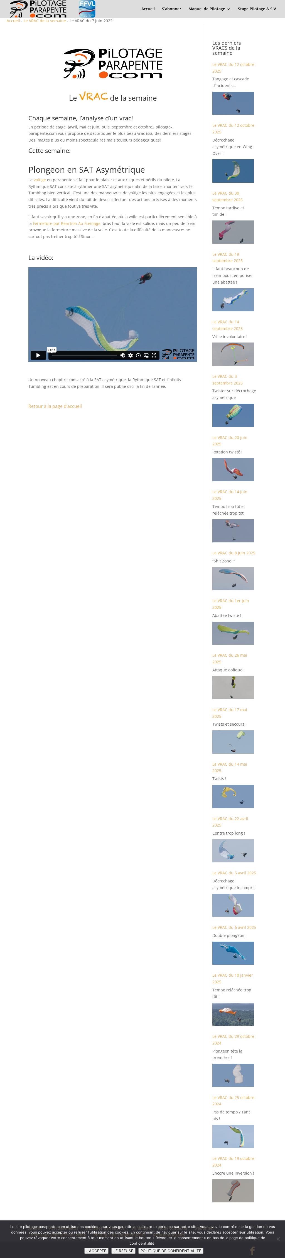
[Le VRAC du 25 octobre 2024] (233, 1136)
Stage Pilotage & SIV (257, 9)
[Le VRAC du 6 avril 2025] (233, 953)
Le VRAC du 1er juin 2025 (230, 604)
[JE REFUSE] (278, 1239)
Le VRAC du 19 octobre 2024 (233, 1162)
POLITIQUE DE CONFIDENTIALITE (171, 1251)
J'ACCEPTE (96, 1251)
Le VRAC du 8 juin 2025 (233, 552)
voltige (40, 179)
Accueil (148, 9)
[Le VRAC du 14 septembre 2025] (233, 354)
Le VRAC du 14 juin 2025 (229, 495)
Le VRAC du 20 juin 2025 (229, 441)
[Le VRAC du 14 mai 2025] (233, 796)
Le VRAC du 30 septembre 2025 (227, 196)
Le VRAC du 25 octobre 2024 (233, 1101)
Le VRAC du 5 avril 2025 (234, 872)
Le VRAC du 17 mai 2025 (229, 713)
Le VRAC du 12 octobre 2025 (233, 68)
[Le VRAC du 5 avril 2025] (233, 905)
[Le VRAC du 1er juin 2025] (233, 633)
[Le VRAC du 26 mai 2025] (233, 687)
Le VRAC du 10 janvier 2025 (232, 978)
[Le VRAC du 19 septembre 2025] (233, 299)
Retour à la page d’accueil (55, 406)
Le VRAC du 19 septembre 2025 (227, 258)
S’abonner (171, 9)
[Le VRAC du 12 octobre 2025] (233, 103)
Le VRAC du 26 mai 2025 (229, 658)
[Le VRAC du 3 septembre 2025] (233, 415)
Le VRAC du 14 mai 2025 (229, 767)
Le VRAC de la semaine (45, 20)
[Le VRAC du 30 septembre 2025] (233, 232)
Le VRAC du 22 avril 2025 (230, 822)
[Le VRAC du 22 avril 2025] (233, 850)
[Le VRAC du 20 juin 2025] (233, 469)
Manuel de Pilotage (206, 9)
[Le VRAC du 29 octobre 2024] (233, 1075)
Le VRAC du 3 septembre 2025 (227, 380)
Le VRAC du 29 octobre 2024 (233, 1040)
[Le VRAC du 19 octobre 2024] (233, 1190)
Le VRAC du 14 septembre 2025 (227, 325)
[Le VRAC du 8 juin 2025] (233, 578)
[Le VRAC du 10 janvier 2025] (233, 1014)
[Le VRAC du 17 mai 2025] (233, 741)
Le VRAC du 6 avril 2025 (234, 927)
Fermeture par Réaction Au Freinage (66, 223)
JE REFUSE (123, 1251)
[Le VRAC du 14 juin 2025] (233, 530)
